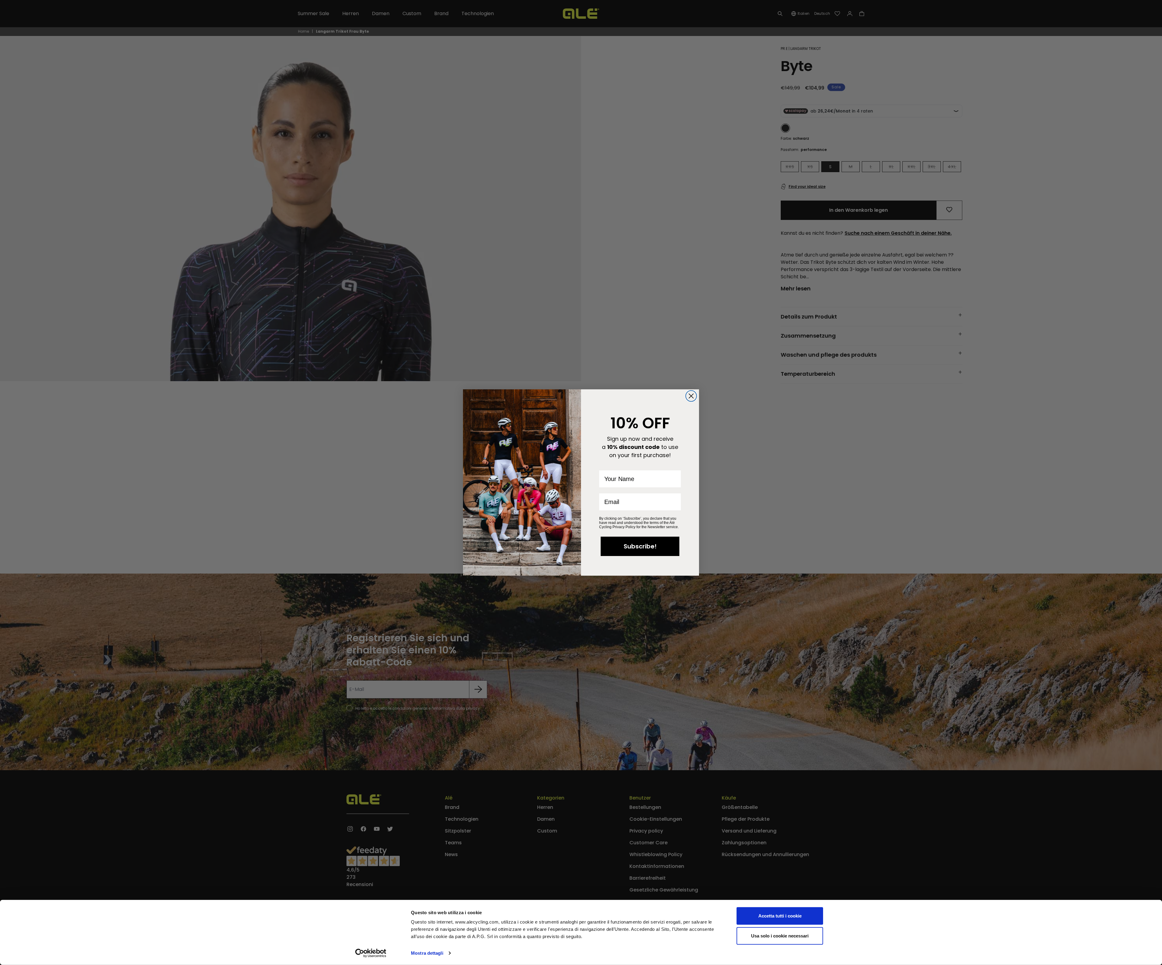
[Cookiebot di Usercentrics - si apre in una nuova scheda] (370, 953)
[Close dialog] (691, 396)
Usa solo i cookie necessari (780, 935)
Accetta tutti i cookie (780, 915)
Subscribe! (640, 546)
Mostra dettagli (427, 953)
